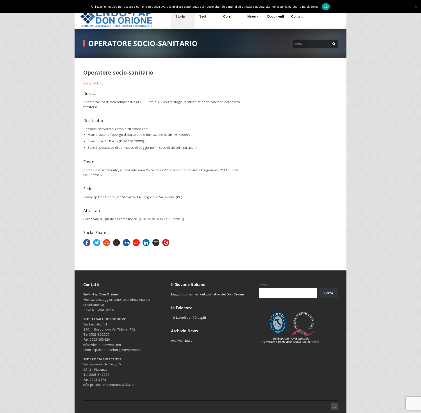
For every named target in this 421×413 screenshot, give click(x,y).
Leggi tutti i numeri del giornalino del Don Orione (207, 294)
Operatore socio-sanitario (118, 72)
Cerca (263, 285)
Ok (326, 6)
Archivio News (181, 340)
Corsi (87, 83)
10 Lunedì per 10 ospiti (188, 317)
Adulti (98, 83)
